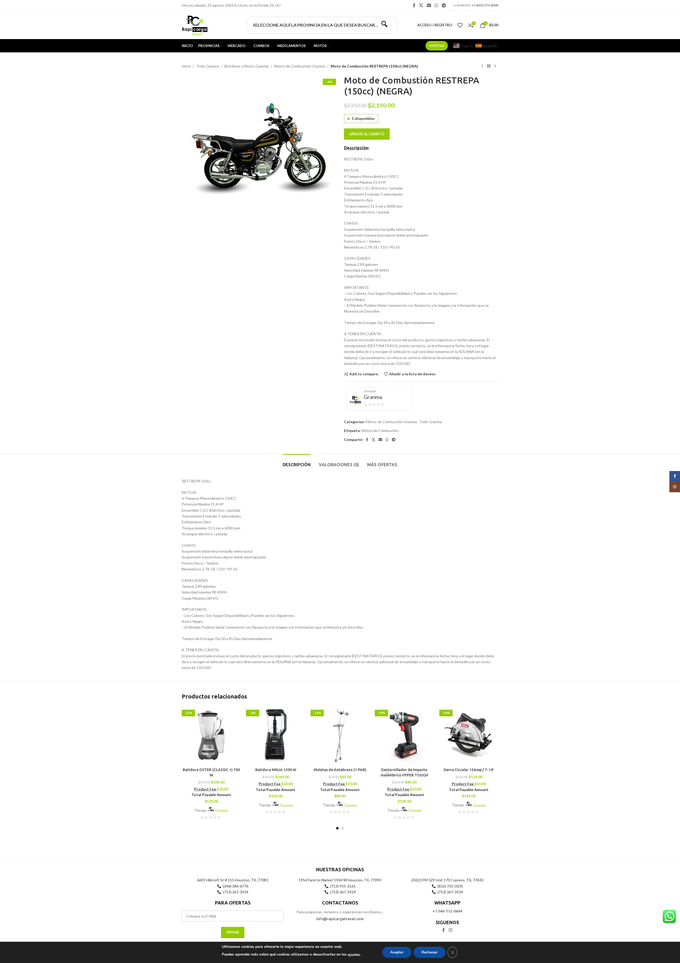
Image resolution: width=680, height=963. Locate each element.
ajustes (354, 954)
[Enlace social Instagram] (450, 930)
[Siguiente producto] (495, 66)
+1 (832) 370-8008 (485, 5)
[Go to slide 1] (337, 828)
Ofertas (436, 46)
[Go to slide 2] (342, 828)
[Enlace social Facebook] (414, 5)
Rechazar (429, 952)
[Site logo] (194, 24)
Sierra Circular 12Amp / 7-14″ (468, 770)
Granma (373, 397)
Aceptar (396, 952)
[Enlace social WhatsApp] (436, 5)
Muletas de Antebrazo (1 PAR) (340, 770)
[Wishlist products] (460, 25)
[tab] (297, 462)
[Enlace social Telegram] (444, 5)
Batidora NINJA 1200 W (275, 770)
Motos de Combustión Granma (299, 66)
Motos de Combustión (380, 430)
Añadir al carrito (366, 134)
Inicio (186, 66)
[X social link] (421, 5)
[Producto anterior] (482, 66)
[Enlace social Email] (429, 5)
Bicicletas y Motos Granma (246, 66)
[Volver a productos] (489, 66)
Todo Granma (207, 66)
